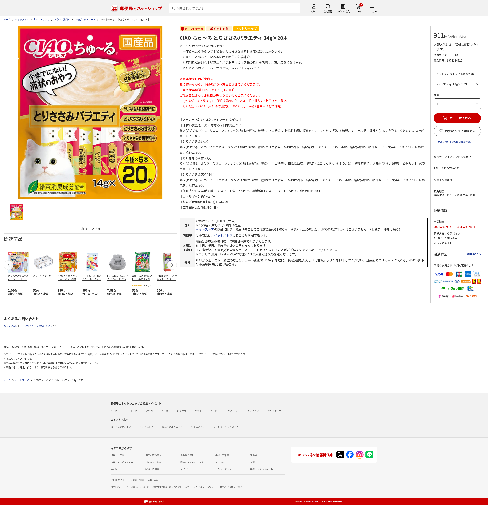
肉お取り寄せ (187, 455)
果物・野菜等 (222, 455)
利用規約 (115, 487)
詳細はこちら (474, 254)
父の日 (149, 410)
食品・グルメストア (172, 426)
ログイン (314, 11)
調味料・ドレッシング (191, 462)
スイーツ (184, 469)
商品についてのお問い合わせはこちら (457, 141)
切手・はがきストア (121, 426)
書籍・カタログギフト (261, 469)
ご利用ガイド (117, 480)
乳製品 (253, 455)
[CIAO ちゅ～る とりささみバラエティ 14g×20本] (16, 212)
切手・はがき (117, 455)
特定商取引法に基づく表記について (170, 487)
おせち (213, 410)
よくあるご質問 (136, 480)
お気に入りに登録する (460, 131)
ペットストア (205, 229)
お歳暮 (198, 410)
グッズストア (198, 426)
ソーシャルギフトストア (226, 426)
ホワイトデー (275, 410)
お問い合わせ (155, 480)
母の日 (114, 410)
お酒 (252, 462)
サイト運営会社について (136, 487)
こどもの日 (131, 410)
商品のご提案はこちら (231, 487)
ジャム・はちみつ (154, 462)
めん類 (114, 469)
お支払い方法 (11, 325)
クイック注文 (343, 11)
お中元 (164, 410)
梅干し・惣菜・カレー (122, 462)
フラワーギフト (223, 469)
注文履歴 (327, 11)
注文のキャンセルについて (38, 325)
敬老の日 (181, 410)
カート (358, 11)
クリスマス (231, 410)
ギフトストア (146, 426)
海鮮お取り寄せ (153, 455)
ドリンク (219, 462)
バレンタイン (252, 410)
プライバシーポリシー (204, 487)
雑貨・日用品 (152, 469)
